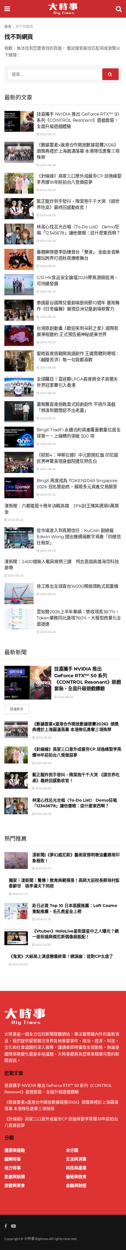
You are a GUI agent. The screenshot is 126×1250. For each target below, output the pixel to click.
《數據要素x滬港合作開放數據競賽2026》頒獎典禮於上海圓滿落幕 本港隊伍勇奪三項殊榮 (78, 151)
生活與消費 (76, 1158)
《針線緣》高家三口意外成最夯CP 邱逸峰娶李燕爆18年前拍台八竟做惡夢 (76, 752)
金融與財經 (76, 1185)
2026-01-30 (43, 919)
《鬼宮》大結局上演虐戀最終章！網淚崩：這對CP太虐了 (61, 956)
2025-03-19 (43, 868)
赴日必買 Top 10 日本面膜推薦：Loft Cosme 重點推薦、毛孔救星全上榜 (74, 908)
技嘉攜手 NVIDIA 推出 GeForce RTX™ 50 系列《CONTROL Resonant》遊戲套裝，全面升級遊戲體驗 (78, 120)
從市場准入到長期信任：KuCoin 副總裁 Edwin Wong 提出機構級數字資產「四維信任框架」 (79, 536)
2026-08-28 (47, 165)
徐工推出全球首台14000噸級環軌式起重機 (77, 586)
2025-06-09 (19, 964)
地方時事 (12, 1167)
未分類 (72, 1150)
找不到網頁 (24, 26)
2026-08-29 (47, 134)
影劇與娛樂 (14, 1176)
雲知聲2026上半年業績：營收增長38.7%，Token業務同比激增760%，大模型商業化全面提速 (79, 618)
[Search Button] (110, 74)
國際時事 (16, 672)
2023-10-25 (43, 944)
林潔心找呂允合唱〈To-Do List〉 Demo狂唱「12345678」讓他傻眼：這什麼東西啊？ (74, 803)
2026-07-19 (19, 894)
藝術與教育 (76, 1176)
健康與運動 (14, 1150)
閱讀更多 (16, 709)
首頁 (7, 26)
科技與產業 (76, 1167)
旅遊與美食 (14, 1185)
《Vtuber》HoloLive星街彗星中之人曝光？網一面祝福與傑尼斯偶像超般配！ (75, 934)
